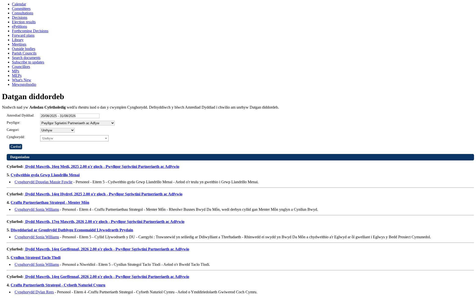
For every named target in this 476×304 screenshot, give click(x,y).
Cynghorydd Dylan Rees (34, 292)
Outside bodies (23, 49)
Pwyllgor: (14, 122)
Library (18, 40)
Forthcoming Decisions (30, 31)
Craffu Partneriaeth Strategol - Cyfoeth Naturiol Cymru (58, 285)
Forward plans (23, 35)
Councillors (21, 66)
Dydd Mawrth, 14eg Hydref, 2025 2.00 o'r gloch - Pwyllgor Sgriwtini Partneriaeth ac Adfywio (103, 194)
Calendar (19, 4)
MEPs (17, 75)
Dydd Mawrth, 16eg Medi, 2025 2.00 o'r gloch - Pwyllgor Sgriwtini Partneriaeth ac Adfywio (101, 166)
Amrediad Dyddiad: (20, 115)
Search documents (26, 58)
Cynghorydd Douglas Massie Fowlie (43, 182)
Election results (24, 22)
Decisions (19, 17)
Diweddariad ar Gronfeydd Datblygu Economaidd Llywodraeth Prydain (72, 230)
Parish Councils (24, 53)
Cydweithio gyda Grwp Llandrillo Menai (45, 175)
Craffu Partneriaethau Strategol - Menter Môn (50, 202)
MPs (15, 71)
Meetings (19, 44)
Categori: (13, 130)
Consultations (22, 13)
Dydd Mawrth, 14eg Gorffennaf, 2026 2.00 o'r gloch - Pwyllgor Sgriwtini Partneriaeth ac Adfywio (106, 249)
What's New (21, 80)
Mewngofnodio (24, 84)
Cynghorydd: (16, 137)
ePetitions (19, 26)
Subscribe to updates (28, 62)
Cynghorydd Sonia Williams (37, 209)
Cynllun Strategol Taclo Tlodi (35, 257)
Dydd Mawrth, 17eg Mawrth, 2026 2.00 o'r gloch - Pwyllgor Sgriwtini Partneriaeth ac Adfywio (104, 221)
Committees (21, 8)
